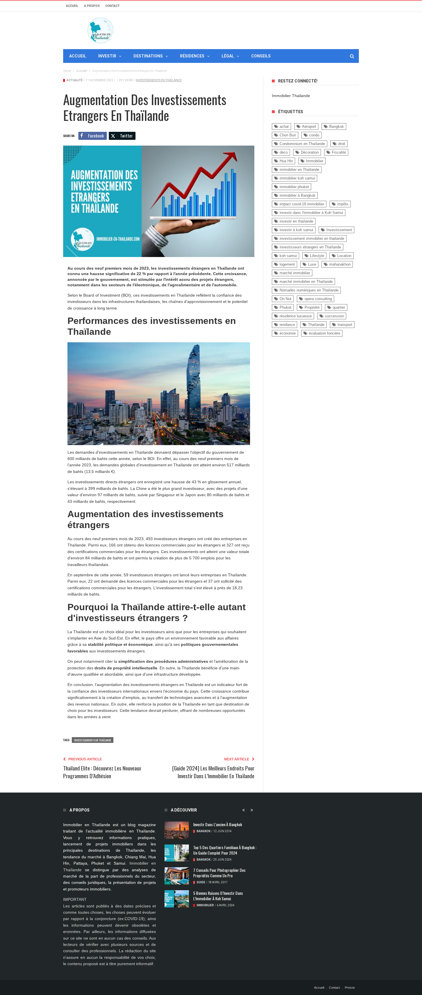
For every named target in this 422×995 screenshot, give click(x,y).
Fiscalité (339, 152)
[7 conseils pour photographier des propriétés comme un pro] (176, 875)
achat (284, 126)
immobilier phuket (294, 187)
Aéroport (309, 126)
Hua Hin (286, 161)
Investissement (339, 230)
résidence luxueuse (296, 316)
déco (284, 152)
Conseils (261, 56)
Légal (228, 56)
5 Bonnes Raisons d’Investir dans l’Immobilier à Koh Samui (218, 895)
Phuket (285, 307)
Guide (201, 882)
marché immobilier (295, 273)
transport (345, 324)
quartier (339, 307)
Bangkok (336, 126)
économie (288, 333)
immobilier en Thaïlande (299, 169)
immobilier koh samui (297, 178)
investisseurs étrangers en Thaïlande (310, 247)
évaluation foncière (324, 333)
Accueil (72, 6)
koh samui (288, 256)
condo (314, 135)
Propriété (312, 307)
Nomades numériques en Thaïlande (309, 290)
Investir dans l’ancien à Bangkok (217, 824)
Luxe (312, 264)
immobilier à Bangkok (297, 195)
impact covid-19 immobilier (302, 204)
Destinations (148, 56)
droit (341, 144)
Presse (350, 987)
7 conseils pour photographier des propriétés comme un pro (219, 872)
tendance (287, 324)
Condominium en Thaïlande (302, 144)
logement (287, 264)
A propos (92, 6)
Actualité (75, 80)
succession (334, 316)
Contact (112, 6)
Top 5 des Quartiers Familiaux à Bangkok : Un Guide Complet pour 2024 (224, 850)
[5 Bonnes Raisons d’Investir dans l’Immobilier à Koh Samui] (176, 898)
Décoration (310, 152)
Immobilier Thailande (291, 95)
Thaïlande (316, 324)
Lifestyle (317, 256)
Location (344, 256)
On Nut (285, 299)
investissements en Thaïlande (159, 80)
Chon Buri (288, 135)
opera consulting (318, 299)
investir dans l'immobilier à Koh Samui (311, 212)
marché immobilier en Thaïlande (306, 281)
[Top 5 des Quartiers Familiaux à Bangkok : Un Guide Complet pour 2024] (176, 853)
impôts (343, 204)
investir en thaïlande (296, 221)
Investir (107, 56)
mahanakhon (340, 264)
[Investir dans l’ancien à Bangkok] (176, 830)
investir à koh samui (296, 230)
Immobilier (314, 161)
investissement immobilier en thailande (312, 238)
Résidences (192, 56)
